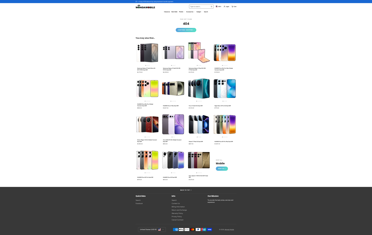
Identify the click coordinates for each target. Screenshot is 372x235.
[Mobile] (222, 165)
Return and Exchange (179, 210)
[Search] (211, 6)
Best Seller (174, 12)
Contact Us (176, 203)
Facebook (139, 203)
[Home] (145, 6)
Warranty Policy (177, 213)
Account (226, 6)
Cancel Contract (177, 220)
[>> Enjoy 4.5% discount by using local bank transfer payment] (154, 2)
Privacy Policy (177, 216)
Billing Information (178, 207)
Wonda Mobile (229, 229)
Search (206, 12)
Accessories (189, 12)
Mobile (181, 12)
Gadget (198, 12)
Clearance (167, 12)
